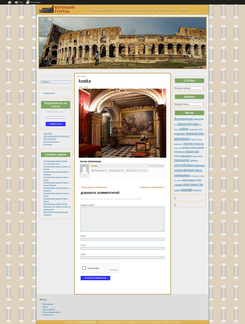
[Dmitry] (84, 168)
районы (194, 160)
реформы (199, 165)
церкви (186, 189)
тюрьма (179, 180)
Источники (48, 144)
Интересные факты (52, 142)
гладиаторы (193, 129)
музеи (185, 147)
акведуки (198, 119)
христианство (193, 184)
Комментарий (88, 205)
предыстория (197, 156)
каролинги (178, 144)
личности (189, 143)
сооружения (184, 170)
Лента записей (49, 309)
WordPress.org (48, 315)
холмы (198, 180)
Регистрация (48, 304)
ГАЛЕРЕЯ (183, 9)
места (200, 143)
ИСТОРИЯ (107, 9)
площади (186, 155)
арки (175, 124)
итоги (192, 139)
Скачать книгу (49, 93)
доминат (179, 133)
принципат (182, 160)
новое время (196, 147)
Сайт (83, 254)
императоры (195, 133)
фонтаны (188, 179)
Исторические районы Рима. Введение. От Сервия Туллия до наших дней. (57, 206)
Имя (83, 236)
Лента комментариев (51, 312)
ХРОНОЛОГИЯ (50, 139)
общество (192, 151)
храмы (178, 184)
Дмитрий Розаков (87, 322)
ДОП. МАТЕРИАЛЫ (164, 9)
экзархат (197, 190)
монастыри (178, 148)
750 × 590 (83, 87)
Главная (95, 9)
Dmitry (94, 165)
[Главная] (9, 2)
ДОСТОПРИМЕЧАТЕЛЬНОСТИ (133, 9)
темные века (195, 176)
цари (177, 190)
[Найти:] (55, 82)
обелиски (179, 151)
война (183, 129)
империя (181, 139)
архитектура (188, 124)
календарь (199, 139)
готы (200, 129)
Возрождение (183, 119)
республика (183, 165)
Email (84, 245)
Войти (45, 307)
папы (177, 156)
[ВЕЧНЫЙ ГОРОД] (57, 9)
